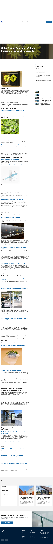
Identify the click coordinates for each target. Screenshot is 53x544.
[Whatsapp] (3, 540)
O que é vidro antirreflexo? (40, 69)
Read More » (4, 504)
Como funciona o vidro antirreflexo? (41, 71)
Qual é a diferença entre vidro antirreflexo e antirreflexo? (43, 76)
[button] (51, 66)
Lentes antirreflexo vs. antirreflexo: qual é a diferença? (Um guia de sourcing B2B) (26, 498)
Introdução (37, 68)
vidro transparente (22, 136)
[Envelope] (2, 540)
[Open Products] (25, 21)
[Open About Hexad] (42, 21)
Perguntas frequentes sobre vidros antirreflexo (43, 80)
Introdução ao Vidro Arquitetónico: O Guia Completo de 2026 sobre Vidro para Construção (45, 104)
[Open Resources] (31, 21)
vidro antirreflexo (4, 64)
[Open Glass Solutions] (20, 21)
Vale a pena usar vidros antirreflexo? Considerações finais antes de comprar (42, 78)
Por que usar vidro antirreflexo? (41, 72)
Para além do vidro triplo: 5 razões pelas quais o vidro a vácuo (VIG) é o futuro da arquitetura (43, 498)
